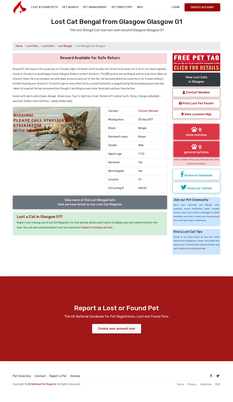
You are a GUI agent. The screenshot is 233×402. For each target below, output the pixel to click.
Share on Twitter (199, 188)
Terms (180, 384)
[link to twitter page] (218, 375)
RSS (217, 384)
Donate (75, 376)
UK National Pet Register (42, 384)
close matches (196, 131)
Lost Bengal (65, 46)
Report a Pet (58, 376)
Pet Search (70, 7)
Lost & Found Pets (44, 7)
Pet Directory (122, 7)
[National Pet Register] (19, 7)
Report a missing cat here (97, 227)
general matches (196, 149)
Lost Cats (48, 46)
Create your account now (116, 328)
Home (19, 46)
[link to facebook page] (211, 375)
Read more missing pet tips (192, 248)
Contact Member (148, 111)
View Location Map (197, 114)
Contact (40, 376)
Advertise (206, 384)
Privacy (192, 384)
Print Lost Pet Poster (198, 103)
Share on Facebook (198, 175)
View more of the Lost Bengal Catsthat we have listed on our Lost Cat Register (90, 202)
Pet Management (95, 7)
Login (175, 7)
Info (140, 7)
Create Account (202, 7)
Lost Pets (32, 46)
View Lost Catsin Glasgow (196, 79)
